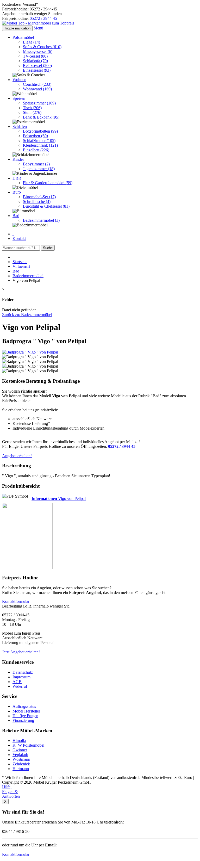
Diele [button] (16, 178)
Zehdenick (21, 764)
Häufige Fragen (25, 716)
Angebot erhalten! (17, 456)
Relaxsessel (37, 65)
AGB (17, 681)
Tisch (32, 108)
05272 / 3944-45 (43, 18)
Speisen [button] (18, 98)
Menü (38, 28)
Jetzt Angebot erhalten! (21, 652)
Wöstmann (21, 759)
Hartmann (20, 768)
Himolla (19, 740)
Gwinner (19, 750)
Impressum (21, 677)
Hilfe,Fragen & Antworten (11, 791)
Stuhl (32, 112)
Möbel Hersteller (26, 711)
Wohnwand (37, 89)
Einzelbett (36, 150)
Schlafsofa (35, 61)
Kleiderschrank (40, 145)
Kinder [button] (18, 159)
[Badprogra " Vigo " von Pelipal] (30, 352)
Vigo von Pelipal (59, 498)
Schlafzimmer (39, 140)
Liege (31, 42)
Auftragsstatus (24, 706)
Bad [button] (15, 215)
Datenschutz (22, 672)
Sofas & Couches (42, 47)
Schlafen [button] (19, 126)
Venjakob (20, 754)
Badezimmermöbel (41, 220)
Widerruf (19, 686)
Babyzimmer (36, 164)
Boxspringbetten (40, 131)
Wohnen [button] (19, 79)
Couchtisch (37, 84)
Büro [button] (16, 192)
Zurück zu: (27, 314)
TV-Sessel (35, 56)
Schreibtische (37, 201)
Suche (48, 248)
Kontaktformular (15, 854)
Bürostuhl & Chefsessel (46, 206)
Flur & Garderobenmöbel (47, 183)
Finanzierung (23, 720)
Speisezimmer (39, 103)
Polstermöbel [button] (23, 37)
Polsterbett (35, 136)
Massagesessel (37, 51)
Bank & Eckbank (41, 117)
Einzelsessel (37, 70)
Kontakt (19, 238)
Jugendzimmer (39, 168)
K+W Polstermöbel (28, 745)
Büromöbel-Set (39, 197)
